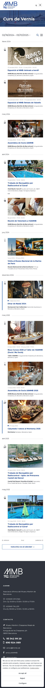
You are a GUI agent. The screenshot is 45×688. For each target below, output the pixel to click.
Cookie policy (34, 668)
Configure (22, 683)
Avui (22, 540)
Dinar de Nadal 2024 (17, 304)
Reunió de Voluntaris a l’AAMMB (22, 221)
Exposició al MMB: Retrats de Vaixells (24, 103)
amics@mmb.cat (13, 648)
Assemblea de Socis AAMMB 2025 (23, 391)
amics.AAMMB (11, 653)
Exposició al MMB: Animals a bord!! (23, 70)
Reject (22, 678)
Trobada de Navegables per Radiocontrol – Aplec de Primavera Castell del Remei (23, 475)
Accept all (22, 673)
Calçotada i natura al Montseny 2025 (24, 429)
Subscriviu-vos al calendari (21, 547)
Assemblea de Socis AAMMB (20, 143)
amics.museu (11, 657)
